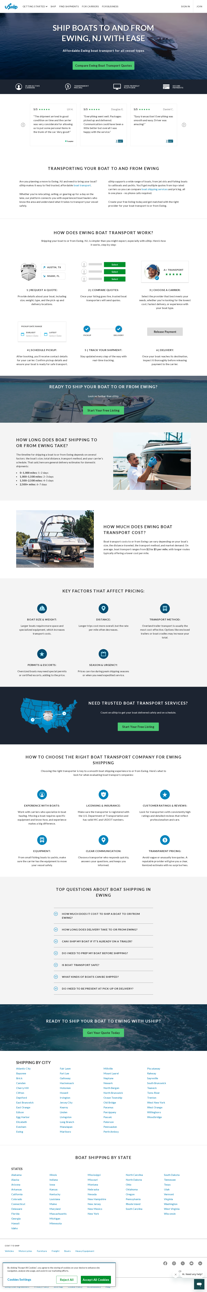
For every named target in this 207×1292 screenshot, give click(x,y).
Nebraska (93, 1189)
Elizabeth (21, 1121)
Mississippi (94, 1174)
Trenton (151, 1097)
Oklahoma (132, 1189)
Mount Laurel (111, 1073)
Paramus (108, 1107)
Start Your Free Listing (103, 410)
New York (93, 1213)
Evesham (21, 1126)
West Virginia (172, 1208)
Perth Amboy (111, 1131)
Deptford (21, 1097)
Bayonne (21, 1073)
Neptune (108, 1078)
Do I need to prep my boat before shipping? (95, 953)
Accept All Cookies (96, 1279)
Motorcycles (25, 1251)
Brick (19, 1078)
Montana (93, 1184)
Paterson (109, 1121)
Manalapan (66, 1126)
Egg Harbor (23, 1117)
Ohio (128, 1184)
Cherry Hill (22, 1087)
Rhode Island (133, 1203)
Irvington (65, 1097)
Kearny (64, 1107)
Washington (171, 1203)
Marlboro (65, 1131)
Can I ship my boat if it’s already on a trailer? (97, 941)
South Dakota (172, 1174)
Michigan (54, 1218)
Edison (20, 1112)
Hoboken (65, 1087)
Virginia (168, 1199)
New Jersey (94, 1203)
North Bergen (111, 1087)
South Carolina (134, 1208)
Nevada (92, 1194)
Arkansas (16, 1189)
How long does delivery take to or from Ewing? (100, 929)
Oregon (130, 1194)
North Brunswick (113, 1092)
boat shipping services (155, 189)
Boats (67, 1251)
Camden (21, 1083)
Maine (53, 1203)
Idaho (14, 1228)
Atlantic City (23, 1068)
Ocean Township (113, 1097)
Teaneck (152, 1087)
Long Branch (67, 1121)
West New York (156, 1102)
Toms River (153, 1092)
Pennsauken (110, 1126)
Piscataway (153, 1068)
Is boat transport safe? (80, 964)
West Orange (154, 1107)
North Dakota (134, 1179)
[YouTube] (191, 1263)
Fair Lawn (65, 1068)
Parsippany (110, 1112)
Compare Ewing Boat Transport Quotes (103, 65)
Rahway (151, 1073)
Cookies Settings (19, 1279)
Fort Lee (64, 1073)
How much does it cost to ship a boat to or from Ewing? (101, 915)
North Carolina (134, 1174)
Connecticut (18, 1203)
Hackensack (67, 1083)
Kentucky (54, 1194)
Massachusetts (58, 1213)
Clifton (20, 1092)
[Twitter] (183, 1263)
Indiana (53, 1179)
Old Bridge (110, 1102)
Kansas (53, 1189)
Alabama (16, 1174)
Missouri (93, 1179)
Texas (167, 1184)
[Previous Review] (23, 125)
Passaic (108, 1117)
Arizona (15, 1184)
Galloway (65, 1078)
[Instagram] (174, 1263)
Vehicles (9, 1251)
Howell (64, 1092)
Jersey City (66, 1102)
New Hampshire (97, 1199)
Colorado (16, 1199)
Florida (15, 1213)
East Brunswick (25, 1102)
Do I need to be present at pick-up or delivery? (98, 988)
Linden (63, 1112)
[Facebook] (165, 1263)
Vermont (169, 1194)
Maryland (54, 1208)
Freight (56, 1251)
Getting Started (34, 6)
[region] (59, 1275)
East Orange (23, 1107)
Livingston (66, 1117)
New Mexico (95, 1208)
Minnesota (55, 1223)
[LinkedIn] (200, 1263)
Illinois (53, 1174)
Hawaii (15, 1223)
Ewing (19, 1131)
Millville (108, 1068)
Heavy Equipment (85, 1251)
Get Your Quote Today (103, 1033)
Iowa (52, 1184)
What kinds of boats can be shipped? (90, 976)
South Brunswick (156, 1083)
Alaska (15, 1179)
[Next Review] (184, 125)
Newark (108, 1083)
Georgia (16, 1218)
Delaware (16, 1208)
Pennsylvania (133, 1199)
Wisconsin (170, 1213)
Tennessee (170, 1179)
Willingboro (154, 1112)
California (17, 1194)
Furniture (42, 1251)
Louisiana (54, 1199)
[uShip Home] (11, 6)
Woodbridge (154, 1117)
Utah (167, 1189)
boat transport (82, 185)
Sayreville (152, 1078)
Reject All (67, 1279)
